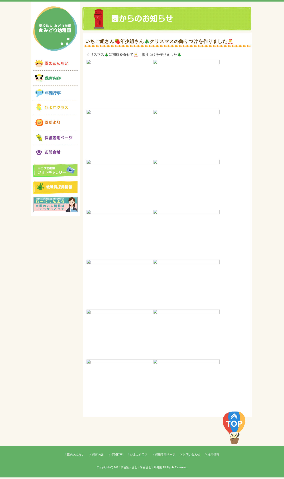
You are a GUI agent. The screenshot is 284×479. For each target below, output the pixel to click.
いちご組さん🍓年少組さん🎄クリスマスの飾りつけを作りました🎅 (159, 41)
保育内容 (98, 454)
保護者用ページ (165, 454)
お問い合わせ (191, 454)
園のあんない (76, 454)
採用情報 (213, 454)
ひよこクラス (139, 454)
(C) (111, 467)
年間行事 (117, 454)
